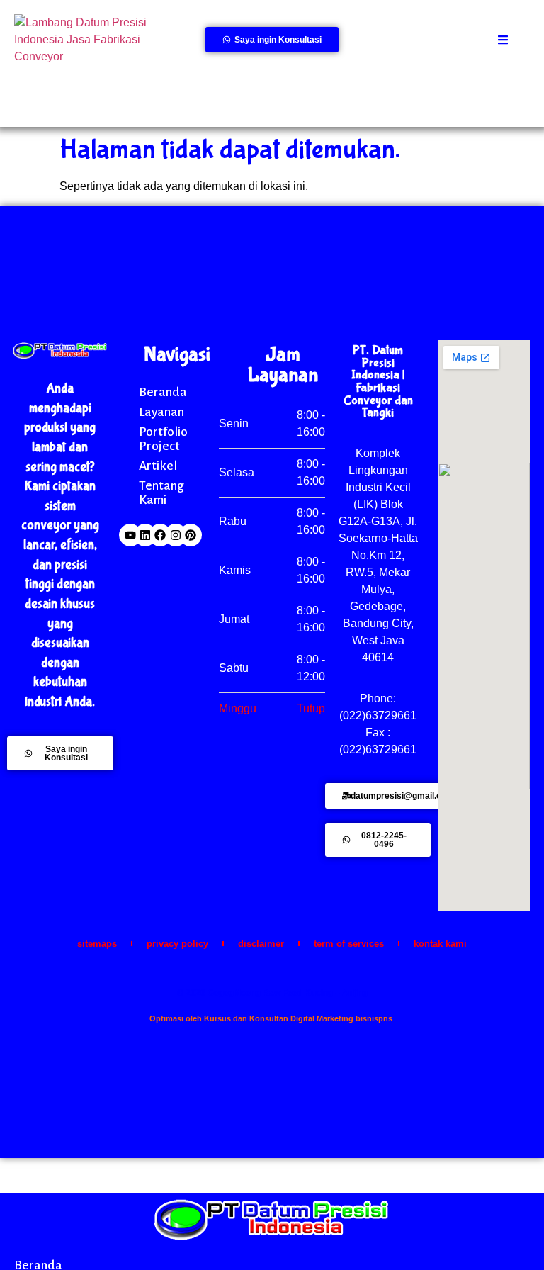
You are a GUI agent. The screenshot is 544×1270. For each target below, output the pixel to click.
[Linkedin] (145, 535)
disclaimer (261, 943)
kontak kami (440, 943)
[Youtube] (130, 535)
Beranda (163, 392)
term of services (349, 943)
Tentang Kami (161, 492)
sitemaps (97, 943)
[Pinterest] (190, 535)
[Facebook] (160, 535)
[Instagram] (175, 535)
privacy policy (177, 943)
